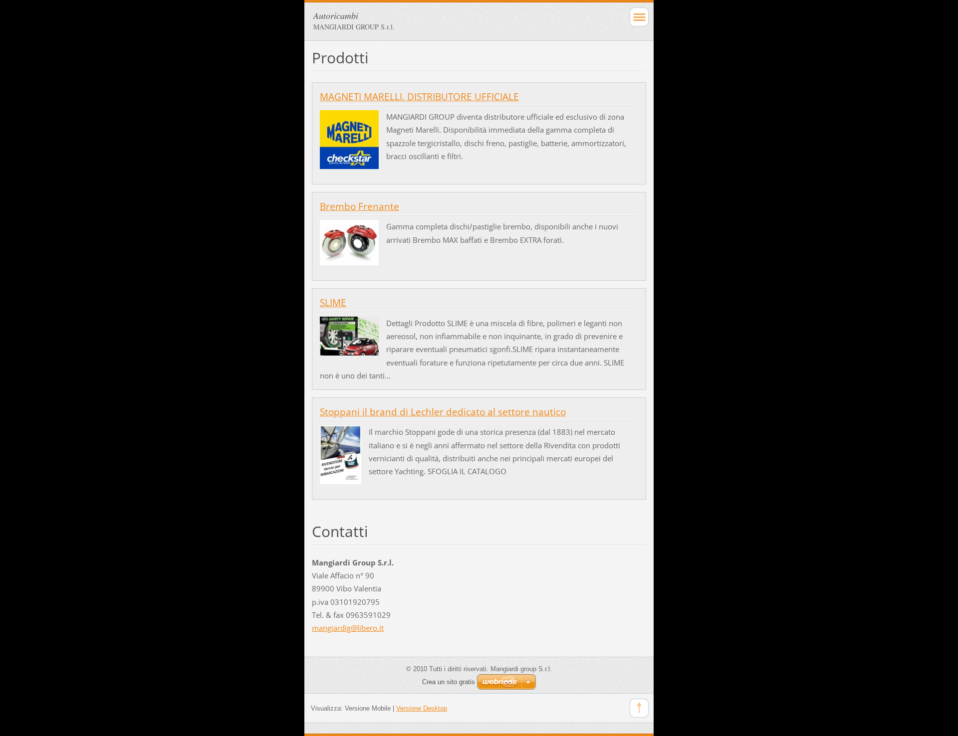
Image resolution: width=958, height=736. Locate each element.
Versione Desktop (421, 708)
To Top (639, 708)
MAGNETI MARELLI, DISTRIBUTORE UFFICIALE (419, 96)
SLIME (333, 302)
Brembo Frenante (359, 206)
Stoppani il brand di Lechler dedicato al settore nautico (443, 411)
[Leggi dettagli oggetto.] (349, 139)
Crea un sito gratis (448, 682)
